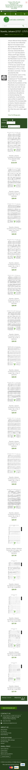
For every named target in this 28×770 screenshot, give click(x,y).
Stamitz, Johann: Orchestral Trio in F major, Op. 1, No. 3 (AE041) (14, 444)
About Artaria (4, 729)
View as (5, 120)
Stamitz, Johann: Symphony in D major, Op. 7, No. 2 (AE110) (14, 619)
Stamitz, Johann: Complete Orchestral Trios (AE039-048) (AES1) (14, 158)
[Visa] (22, 764)
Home (6, 34)
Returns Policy (4, 752)
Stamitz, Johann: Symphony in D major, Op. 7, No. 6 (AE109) (14, 653)
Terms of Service (4, 748)
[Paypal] (16, 767)
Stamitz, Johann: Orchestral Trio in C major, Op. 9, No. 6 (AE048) (14, 301)
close (26, 2)
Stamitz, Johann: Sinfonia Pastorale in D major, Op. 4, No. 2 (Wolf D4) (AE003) (14, 551)
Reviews (3, 743)
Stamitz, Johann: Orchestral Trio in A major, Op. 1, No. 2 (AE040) (14, 194)
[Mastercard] (11, 767)
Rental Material (4, 734)
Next (23, 699)
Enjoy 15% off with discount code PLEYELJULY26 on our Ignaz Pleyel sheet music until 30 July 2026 (14, 5)
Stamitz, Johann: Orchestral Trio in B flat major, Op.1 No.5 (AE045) (14, 229)
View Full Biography (14, 115)
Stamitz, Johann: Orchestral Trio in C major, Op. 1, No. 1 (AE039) (14, 265)
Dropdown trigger (15, 14)
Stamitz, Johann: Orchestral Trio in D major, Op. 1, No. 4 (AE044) (14, 372)
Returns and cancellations (7, 753)
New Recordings (4, 741)
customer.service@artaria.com (9, 11)
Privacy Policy (4, 750)
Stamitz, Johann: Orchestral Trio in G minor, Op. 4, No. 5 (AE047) (14, 515)
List (12, 120)
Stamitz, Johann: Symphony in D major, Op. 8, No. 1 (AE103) (14, 687)
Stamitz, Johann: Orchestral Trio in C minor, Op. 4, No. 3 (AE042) (14, 336)
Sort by (4, 126)
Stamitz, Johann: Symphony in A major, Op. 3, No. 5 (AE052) (14, 585)
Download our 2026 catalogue (8, 740)
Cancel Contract (5, 756)
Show (4, 122)
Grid (9, 120)
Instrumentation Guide (6, 733)
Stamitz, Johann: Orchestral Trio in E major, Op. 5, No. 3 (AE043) (14, 408)
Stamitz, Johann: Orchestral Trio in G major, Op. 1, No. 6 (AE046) (14, 479)
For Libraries (4, 731)
